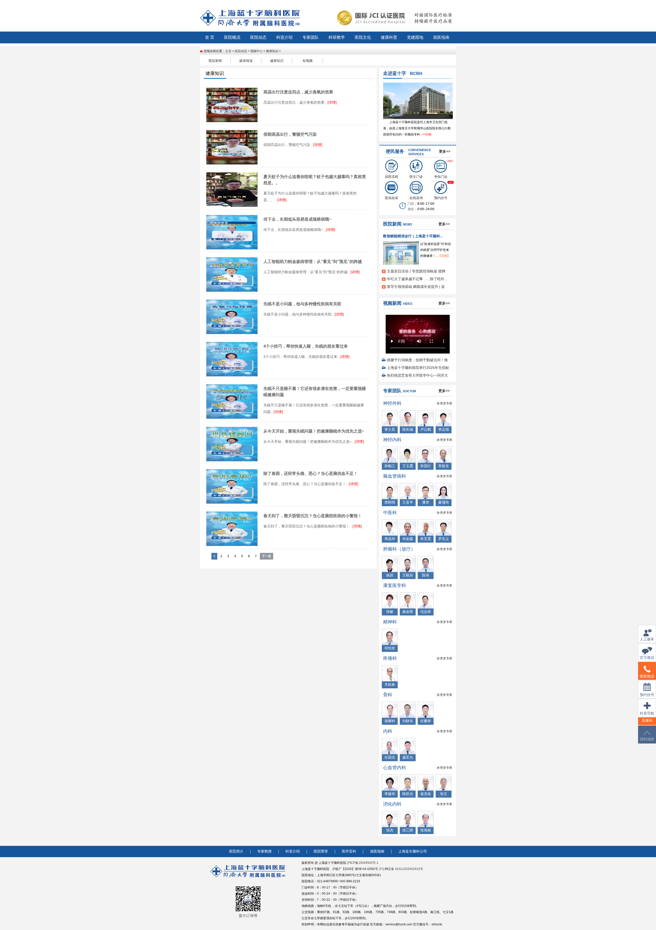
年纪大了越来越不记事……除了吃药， (417, 279)
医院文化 (363, 37)
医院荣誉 (321, 851)
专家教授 (264, 851)
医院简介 (236, 851)
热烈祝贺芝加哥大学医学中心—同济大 (417, 375)
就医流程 (391, 177)
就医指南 (441, 37)
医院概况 (232, 37)
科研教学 (337, 37)
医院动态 (258, 37)
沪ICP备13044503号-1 (362, 863)
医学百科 (349, 851)
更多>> (444, 151)
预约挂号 (440, 198)
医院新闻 (215, 61)
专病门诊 (440, 177)
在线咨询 (416, 198)
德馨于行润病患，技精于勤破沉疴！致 (417, 360)
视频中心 (256, 51)
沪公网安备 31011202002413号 (401, 869)
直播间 (647, 720)
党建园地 (415, 37)
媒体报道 (246, 61)
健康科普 (389, 37)
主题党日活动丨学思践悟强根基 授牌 (416, 271)
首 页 (209, 37)
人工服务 (647, 639)
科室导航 (647, 713)
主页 (228, 51)
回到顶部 (647, 739)
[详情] (332, 102)
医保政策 (391, 198)
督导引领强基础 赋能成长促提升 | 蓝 (416, 287)
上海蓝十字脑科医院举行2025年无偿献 (418, 368)
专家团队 (310, 37)
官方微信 (647, 658)
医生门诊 (416, 177)
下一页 (266, 556)
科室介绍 (284, 37)
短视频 (308, 61)
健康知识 (272, 51)
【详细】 (444, 256)
